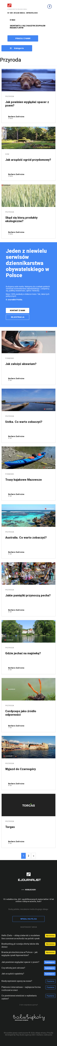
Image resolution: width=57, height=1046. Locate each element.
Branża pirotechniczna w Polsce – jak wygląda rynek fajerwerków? (19, 953)
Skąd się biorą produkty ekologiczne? (21, 219)
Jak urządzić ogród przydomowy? (28, 159)
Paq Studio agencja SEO (25, 1035)
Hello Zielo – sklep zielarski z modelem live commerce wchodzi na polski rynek (20, 937)
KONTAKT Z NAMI (17, 311)
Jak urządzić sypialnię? (12, 973)
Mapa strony (41, 1033)
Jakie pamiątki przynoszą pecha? (28, 595)
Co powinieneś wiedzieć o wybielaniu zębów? (19, 997)
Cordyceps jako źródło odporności (20, 712)
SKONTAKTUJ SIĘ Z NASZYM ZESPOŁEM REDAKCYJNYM (27, 27)
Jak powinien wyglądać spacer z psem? (27, 103)
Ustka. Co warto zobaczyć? (23, 422)
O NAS (12, 20)
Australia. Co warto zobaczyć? (26, 537)
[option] (28, 1019)
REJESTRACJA (17, 317)
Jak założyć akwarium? (20, 364)
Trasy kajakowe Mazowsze (23, 479)
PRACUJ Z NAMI (22, 38)
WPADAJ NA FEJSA (28, 919)
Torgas (10, 827)
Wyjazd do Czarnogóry (20, 769)
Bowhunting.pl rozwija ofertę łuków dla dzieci (20, 945)
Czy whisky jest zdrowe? (13, 968)
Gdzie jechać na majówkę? (23, 653)
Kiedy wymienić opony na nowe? (16, 981)
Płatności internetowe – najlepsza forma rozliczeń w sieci (21, 988)
